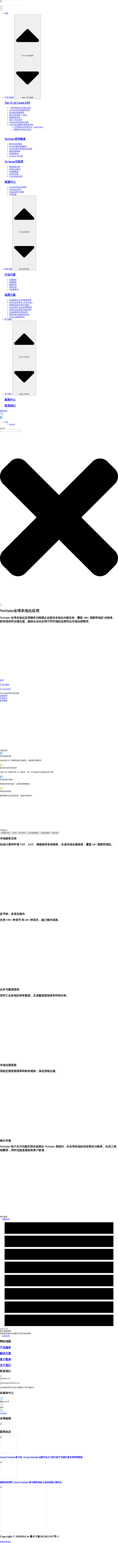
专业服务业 (13, 289)
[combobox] (10, 430)
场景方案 (10, 294)
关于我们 (5, 1365)
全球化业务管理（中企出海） (21, 302)
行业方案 (10, 274)
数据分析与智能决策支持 (19, 315)
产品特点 (3, 698)
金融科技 (13, 285)
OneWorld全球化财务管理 (19, 110)
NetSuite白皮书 (15, 189)
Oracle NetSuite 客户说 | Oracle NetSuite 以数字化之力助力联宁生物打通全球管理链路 (41, 1457)
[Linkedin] (1, 1411)
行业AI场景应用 (15, 176)
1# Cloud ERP (5, 689)
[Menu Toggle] (1, 8)
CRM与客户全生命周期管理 (20, 307)
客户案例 (5, 1359)
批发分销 (13, 287)
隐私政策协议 (5, 1542)
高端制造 (13, 282)
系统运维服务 (14, 151)
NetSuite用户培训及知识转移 (20, 149)
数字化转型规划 (15, 144)
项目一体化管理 (15, 120)
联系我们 (10, 405)
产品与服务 (4, 685)
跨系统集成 (13, 154)
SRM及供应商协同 (16, 113)
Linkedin (3, 1413)
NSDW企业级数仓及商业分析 (21, 125)
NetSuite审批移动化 (17, 317)
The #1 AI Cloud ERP (17, 102)
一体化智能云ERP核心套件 (20, 108)
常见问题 (13, 194)
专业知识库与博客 (16, 192)
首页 (2, 680)
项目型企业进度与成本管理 (20, 310)
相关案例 (3, 700)
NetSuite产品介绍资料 (18, 187)
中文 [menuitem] (6, 422)
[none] (61, 423)
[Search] (1, 604)
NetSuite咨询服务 (15, 138)
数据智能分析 (14, 167)
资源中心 (10, 181)
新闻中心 (10, 399)
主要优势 (3, 696)
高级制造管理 (14, 117)
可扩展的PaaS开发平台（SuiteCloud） (29, 127)
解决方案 (5, 1353)
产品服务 (5, 1347)
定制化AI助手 (14, 169)
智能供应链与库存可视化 (19, 305)
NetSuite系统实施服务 (18, 146)
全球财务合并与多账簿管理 (20, 300)
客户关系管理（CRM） (18, 115)
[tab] (5, 833)
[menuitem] (6, 422)
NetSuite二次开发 (16, 156)
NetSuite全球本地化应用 (18, 122)
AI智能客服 (14, 172)
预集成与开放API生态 (23, 129)
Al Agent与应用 (14, 161)
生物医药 (13, 280)
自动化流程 (13, 174)
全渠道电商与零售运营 (18, 312)
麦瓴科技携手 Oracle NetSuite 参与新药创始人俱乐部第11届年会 (31, 1482)
